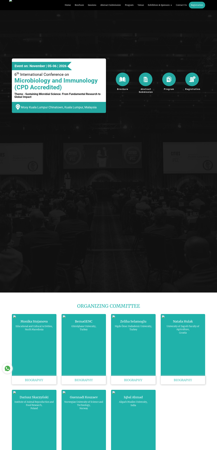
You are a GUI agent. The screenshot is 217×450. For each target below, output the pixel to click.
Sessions (92, 5)
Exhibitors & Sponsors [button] (159, 5)
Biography (34, 380)
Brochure (79, 5)
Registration (197, 5)
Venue (141, 5)
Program (129, 5)
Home (68, 5)
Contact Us (181, 5)
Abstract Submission (110, 5)
